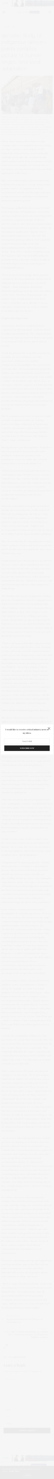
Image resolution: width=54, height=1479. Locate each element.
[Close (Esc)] (49, 728)
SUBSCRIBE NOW (27, 748)
